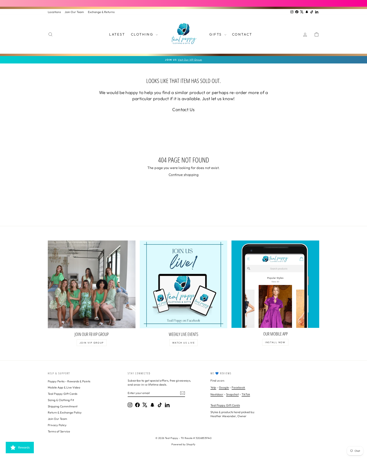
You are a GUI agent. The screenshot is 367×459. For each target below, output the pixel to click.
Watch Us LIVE (183, 342)
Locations (54, 12)
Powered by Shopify (183, 444)
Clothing (143, 34)
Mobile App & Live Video (64, 387)
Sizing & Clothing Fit (61, 400)
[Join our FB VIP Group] (92, 284)
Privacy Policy (57, 425)
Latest (117, 34)
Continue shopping (184, 174)
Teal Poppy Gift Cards (62, 394)
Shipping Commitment (63, 406)
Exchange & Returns (101, 12)
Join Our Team (74, 12)
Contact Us (183, 109)
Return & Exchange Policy (65, 412)
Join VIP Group (92, 342)
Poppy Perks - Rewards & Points (69, 381)
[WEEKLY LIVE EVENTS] (183, 284)
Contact (242, 34)
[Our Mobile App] (275, 284)
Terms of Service (59, 431)
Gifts (216, 34)
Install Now (275, 342)
